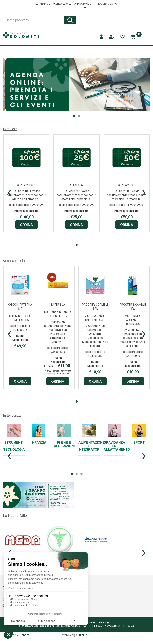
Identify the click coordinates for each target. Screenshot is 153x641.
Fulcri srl (83, 635)
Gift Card (10, 129)
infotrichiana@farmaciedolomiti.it (38, 626)
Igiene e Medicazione (64, 444)
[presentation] (9, 192)
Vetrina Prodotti (15, 261)
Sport (139, 442)
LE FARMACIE (42, 3)
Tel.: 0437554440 (70, 626)
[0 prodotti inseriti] (132, 37)
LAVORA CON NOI (108, 3)
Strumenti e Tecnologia (14, 446)
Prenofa (24, 635)
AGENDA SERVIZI (62, 3)
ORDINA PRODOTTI (85, 3)
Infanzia (38, 442)
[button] (9, 94)
